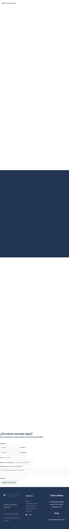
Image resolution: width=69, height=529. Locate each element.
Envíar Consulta (9, 483)
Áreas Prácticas (31, 509)
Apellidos (23, 452)
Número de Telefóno (7, 462)
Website (2, 478)
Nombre (3, 443)
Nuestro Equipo (31, 506)
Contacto (29, 511)
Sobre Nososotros (32, 503)
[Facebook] (26, 515)
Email (2, 457)
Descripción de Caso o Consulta (11, 466)
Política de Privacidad (11, 514)
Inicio (27, 501)
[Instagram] (30, 515)
